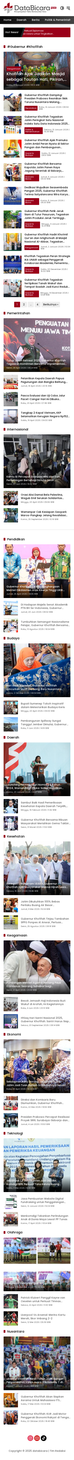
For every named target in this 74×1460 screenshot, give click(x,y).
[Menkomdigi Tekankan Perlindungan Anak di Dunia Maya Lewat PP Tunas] (11, 1219)
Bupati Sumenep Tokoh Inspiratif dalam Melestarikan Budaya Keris (43, 705)
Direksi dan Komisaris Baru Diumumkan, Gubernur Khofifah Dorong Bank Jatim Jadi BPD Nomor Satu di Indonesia (44, 1101)
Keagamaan (13, 68)
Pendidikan (31, 108)
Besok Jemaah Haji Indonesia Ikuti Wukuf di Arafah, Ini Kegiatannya (43, 1002)
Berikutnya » (50, 304)
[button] (62, 8)
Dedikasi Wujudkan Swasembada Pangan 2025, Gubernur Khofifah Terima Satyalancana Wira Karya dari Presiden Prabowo (46, 193)
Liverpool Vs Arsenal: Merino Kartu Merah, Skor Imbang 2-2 (43, 1316)
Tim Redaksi (57, 1451)
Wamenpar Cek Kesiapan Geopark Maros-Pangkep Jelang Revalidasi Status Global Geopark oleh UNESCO (45, 513)
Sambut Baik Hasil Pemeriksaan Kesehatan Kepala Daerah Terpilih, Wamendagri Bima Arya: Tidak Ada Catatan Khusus (43, 804)
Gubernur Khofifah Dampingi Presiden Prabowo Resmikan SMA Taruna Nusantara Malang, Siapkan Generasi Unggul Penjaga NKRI (46, 102)
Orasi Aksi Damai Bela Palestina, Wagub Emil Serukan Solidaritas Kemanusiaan (42, 496)
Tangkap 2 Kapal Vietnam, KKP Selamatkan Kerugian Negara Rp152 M (44, 414)
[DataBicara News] (30, 8)
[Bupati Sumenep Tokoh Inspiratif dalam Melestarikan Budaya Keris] (11, 707)
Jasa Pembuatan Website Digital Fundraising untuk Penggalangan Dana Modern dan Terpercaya (42, 1200)
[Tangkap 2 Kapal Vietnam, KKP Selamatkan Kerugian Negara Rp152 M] (11, 416)
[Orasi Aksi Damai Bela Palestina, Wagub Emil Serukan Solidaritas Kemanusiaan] (11, 498)
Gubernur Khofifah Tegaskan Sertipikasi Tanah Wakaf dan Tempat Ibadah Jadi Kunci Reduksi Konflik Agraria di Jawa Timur (47, 285)
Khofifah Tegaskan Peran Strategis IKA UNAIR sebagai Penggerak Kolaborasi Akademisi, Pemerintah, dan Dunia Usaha (47, 261)
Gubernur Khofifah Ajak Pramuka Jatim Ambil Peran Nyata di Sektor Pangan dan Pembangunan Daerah (46, 145)
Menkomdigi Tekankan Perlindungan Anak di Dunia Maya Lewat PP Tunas (44, 1217)
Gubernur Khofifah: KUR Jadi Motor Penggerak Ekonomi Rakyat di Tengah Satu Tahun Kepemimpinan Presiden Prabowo (45, 1415)
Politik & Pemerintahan (32, 130)
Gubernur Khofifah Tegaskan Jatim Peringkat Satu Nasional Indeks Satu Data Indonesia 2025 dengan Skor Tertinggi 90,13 (46, 122)
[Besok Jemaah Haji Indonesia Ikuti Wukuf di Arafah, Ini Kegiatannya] (11, 1004)
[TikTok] (44, 1438)
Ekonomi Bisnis (29, 177)
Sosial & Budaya (29, 154)
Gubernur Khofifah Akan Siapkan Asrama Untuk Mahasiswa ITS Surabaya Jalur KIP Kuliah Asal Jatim (45, 1398)
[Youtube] (37, 1438)
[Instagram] (30, 1438)
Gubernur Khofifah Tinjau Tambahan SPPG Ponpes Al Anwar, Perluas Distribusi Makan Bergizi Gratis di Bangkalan (45, 920)
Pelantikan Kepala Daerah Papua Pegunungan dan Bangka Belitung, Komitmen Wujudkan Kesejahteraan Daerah (44, 380)
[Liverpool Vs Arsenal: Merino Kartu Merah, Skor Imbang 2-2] (11, 1318)
